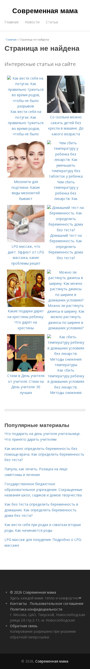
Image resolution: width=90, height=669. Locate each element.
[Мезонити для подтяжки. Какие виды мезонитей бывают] (25, 176)
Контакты (18, 603)
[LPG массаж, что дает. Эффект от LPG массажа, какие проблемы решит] (25, 241)
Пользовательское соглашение (57, 603)
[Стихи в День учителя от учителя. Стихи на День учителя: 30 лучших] (25, 370)
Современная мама (45, 10)
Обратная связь (24, 625)
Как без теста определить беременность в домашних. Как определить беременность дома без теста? (41, 510)
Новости (32, 22)
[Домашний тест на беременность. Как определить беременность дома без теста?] (65, 230)
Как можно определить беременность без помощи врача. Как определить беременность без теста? (44, 454)
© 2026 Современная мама (33, 592)
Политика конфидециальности (36, 609)
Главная (11, 22)
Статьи (52, 22)
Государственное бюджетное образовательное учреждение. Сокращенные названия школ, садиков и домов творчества (43, 489)
